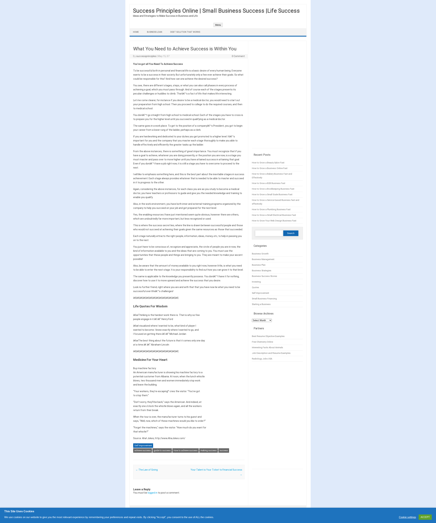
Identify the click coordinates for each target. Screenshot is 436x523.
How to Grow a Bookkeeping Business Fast (273, 189)
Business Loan (154, 32)
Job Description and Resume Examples (271, 353)
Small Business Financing (264, 298)
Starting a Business (261, 304)
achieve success (142, 450)
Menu (218, 25)
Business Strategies (261, 270)
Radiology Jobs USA (262, 358)
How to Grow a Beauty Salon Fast (268, 162)
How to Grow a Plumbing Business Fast (271, 209)
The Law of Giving (147, 469)
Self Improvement (143, 445)
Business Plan (259, 265)
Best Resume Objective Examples (268, 336)
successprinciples (146, 56)
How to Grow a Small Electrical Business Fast (274, 215)
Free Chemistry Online (262, 342)
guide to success (162, 450)
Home (136, 32)
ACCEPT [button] (425, 517)
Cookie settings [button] (407, 517)
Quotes (255, 287)
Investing (256, 281)
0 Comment (238, 56)
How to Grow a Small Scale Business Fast (272, 194)
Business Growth (260, 253)
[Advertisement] (277, 96)
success (224, 450)
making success (208, 450)
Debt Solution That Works (185, 32)
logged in (152, 492)
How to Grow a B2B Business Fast (268, 183)
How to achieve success (186, 450)
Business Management (263, 259)
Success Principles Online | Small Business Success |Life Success (216, 10)
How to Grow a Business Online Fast (269, 168)
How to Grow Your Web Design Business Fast (274, 220)
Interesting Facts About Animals (267, 347)
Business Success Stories (264, 276)
